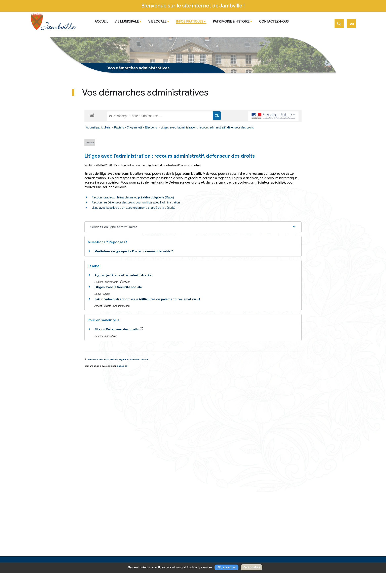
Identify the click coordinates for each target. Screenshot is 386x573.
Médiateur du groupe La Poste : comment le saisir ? (133, 251)
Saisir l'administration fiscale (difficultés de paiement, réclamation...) (147, 299)
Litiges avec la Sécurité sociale (118, 287)
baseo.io (122, 365)
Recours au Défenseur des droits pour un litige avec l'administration (135, 202)
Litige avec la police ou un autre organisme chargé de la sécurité (133, 207)
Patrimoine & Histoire (231, 22)
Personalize (251, 567)
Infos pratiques (189, 22)
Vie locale (157, 22)
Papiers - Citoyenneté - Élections (136, 127)
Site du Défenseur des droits (117, 329)
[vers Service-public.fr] (273, 116)
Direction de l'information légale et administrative (117, 359)
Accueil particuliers (98, 127)
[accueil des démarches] (91, 114)
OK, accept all (226, 567)
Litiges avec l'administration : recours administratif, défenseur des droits (207, 127)
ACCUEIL (101, 22)
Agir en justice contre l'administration (123, 275)
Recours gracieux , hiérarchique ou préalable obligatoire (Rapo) (132, 197)
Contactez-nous (274, 22)
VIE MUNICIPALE (127, 22)
